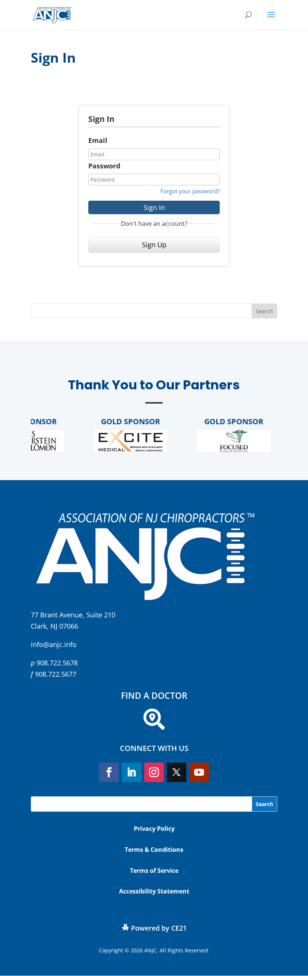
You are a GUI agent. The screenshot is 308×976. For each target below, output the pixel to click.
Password (104, 165)
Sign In (154, 207)
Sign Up (154, 244)
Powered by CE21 (159, 927)
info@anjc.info (54, 644)
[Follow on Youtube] (199, 772)
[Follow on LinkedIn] (131, 772)
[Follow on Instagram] (154, 772)
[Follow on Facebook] (109, 772)
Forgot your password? (190, 191)
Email (97, 140)
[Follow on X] (176, 772)
